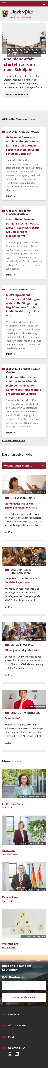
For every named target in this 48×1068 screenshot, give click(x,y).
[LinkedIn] (16, 1052)
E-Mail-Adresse (14, 977)
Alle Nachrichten (13, 440)
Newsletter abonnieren (24, 997)
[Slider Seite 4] (21, 50)
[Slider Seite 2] (13, 50)
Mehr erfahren (16, 94)
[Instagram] (9, 1052)
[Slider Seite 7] (33, 50)
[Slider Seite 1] (9, 50)
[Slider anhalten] (15, 54)
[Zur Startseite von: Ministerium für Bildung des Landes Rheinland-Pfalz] (17, 13)
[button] (4, 3)
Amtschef (7, 900)
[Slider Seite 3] (17, 50)
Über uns (13, 1014)
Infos (11, 1037)
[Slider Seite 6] (29, 50)
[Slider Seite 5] (25, 50)
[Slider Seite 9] (9, 54)
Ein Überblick (8, 947)
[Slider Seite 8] (37, 50)
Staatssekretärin (10, 854)
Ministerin (7, 807)
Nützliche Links (17, 1025)
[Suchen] (44, 3)
